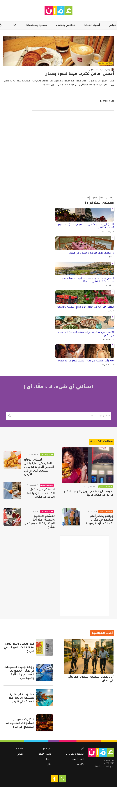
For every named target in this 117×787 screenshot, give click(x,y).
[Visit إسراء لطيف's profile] (112, 69)
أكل (82, 749)
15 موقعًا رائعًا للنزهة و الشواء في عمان (91, 253)
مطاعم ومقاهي (65, 25)
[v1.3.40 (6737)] (101, 752)
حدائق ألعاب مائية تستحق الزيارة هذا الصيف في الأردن (21, 698)
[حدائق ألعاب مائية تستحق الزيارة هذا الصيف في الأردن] (44, 697)
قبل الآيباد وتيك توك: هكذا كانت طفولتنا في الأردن (19, 648)
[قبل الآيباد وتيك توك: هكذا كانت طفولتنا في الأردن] (44, 647)
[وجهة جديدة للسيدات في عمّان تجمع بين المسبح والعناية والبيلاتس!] (44, 672)
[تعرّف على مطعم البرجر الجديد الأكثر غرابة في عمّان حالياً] (87, 465)
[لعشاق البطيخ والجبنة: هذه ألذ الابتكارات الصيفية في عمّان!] (12, 517)
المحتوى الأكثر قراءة (99, 203)
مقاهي (20, 754)
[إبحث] (9, 416)
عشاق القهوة (44, 754)
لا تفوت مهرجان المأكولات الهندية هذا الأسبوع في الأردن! (19, 723)
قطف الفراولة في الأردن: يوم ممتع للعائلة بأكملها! (85, 307)
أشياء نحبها (92, 25)
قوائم (112, 25)
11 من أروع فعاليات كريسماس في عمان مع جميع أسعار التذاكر (86, 226)
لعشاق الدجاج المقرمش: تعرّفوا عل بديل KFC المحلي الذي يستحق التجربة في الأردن (39, 467)
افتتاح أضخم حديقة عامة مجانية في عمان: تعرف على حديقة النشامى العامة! (87, 280)
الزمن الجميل (77, 759)
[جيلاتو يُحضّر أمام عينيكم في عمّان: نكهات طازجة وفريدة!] (71, 517)
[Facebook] (54, 778)
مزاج (49, 764)
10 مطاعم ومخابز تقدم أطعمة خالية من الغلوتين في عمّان (86, 334)
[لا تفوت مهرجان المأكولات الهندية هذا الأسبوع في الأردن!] (44, 722)
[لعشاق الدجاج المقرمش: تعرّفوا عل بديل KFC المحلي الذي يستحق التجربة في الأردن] (12, 460)
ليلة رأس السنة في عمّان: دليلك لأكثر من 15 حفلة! (86, 361)
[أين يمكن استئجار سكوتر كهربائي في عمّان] (88, 656)
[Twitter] (62, 778)
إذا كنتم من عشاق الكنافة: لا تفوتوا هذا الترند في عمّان (41, 493)
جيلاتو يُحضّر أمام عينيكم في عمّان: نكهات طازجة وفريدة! (99, 520)
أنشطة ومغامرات (74, 754)
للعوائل (47, 759)
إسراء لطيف (104, 70)
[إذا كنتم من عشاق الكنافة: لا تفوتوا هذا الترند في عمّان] (12, 490)
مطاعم (19, 749)
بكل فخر (80, 764)
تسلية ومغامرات (36, 25)
